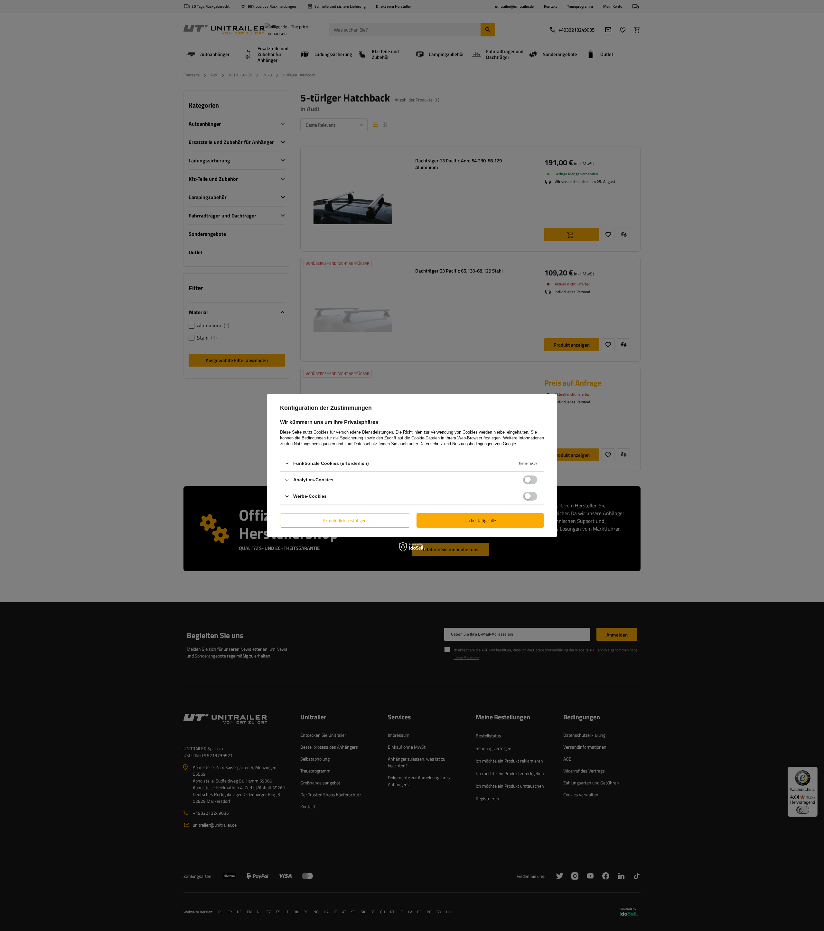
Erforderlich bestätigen (345, 520)
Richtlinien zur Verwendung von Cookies (440, 432)
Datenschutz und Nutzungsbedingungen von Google (467, 443)
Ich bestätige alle (480, 520)
